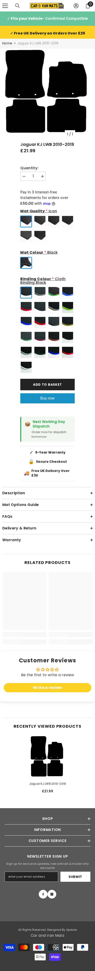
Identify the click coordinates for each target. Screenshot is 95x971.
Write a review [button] (47, 687)
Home (7, 43)
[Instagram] (52, 894)
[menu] (5, 6)
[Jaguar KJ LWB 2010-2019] (48, 757)
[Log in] (76, 6)
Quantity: (29, 168)
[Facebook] (43, 894)
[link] (24, 634)
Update (71, 930)
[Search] (17, 6)
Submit (75, 876)
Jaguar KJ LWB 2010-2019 (47, 784)
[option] (47, 94)
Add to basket (47, 384)
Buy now (47, 398)
